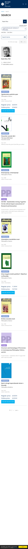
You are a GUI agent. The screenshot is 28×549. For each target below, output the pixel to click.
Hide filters (3, 32)
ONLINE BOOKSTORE (8, 111)
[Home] (2, 4)
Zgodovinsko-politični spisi (9, 94)
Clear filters (9, 32)
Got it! (23, 546)
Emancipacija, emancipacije (9, 173)
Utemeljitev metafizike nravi (10, 239)
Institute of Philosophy (7, 5)
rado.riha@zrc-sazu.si (8, 64)
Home (2, 11)
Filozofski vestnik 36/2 (8, 136)
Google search (23, 25)
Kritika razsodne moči (8, 319)
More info (15, 547)
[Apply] (25, 21)
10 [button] (21, 42)
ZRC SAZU (7, 2)
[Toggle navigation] (26, 4)
